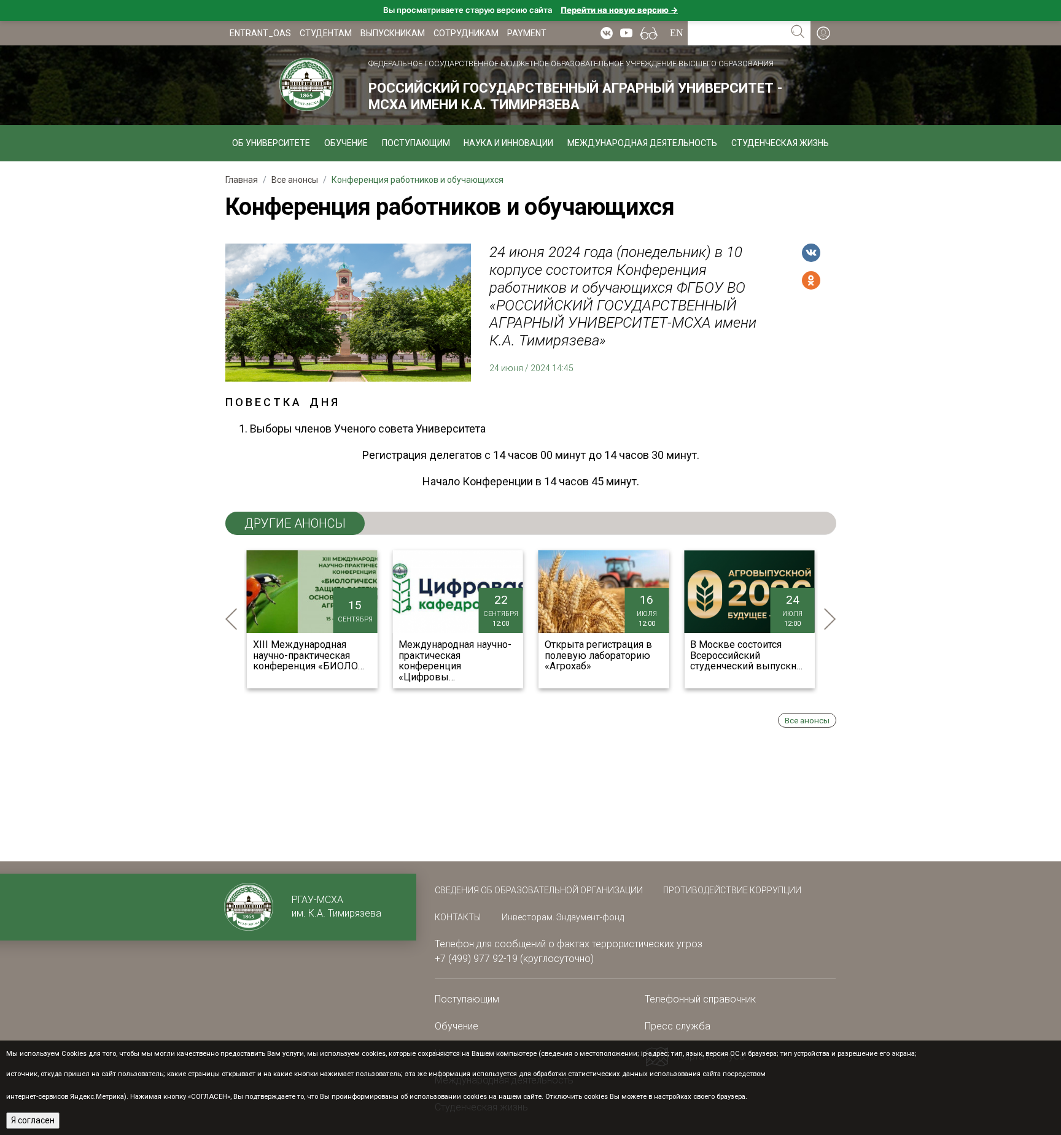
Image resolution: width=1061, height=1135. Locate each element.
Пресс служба (677, 1026)
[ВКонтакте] (811, 253)
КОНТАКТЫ (458, 917)
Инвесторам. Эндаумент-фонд (563, 917)
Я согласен (33, 1120)
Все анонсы (807, 720)
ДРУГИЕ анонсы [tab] (295, 523)
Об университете (271, 143)
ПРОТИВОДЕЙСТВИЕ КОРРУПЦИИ (732, 890)
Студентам (326, 33)
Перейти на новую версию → (619, 10)
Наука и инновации (508, 143)
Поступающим (416, 143)
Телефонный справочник (700, 999)
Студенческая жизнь (780, 143)
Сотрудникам (466, 33)
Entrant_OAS (260, 33)
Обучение (346, 143)
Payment (526, 33)
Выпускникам (392, 33)
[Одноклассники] (811, 280)
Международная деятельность (642, 143)
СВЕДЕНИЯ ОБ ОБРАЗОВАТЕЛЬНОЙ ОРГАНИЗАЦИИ (540, 890)
